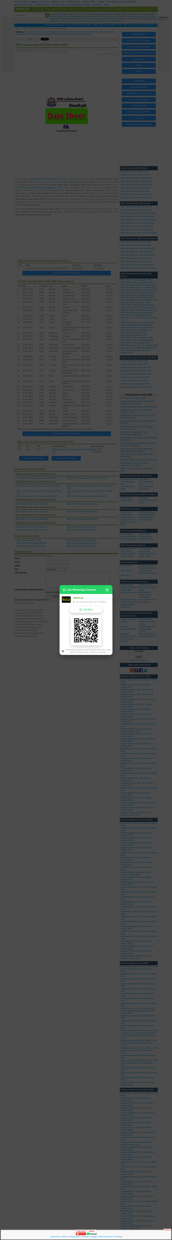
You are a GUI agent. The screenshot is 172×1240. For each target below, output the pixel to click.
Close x (167, 1230)
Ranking (118, 1237)
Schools (84, 1237)
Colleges (93, 1237)
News (64, 1237)
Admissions (55, 1237)
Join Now (88, 610)
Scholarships (74, 1237)
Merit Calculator (106, 1237)
